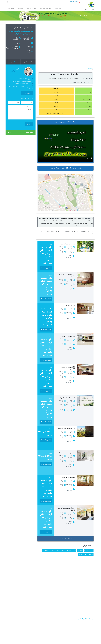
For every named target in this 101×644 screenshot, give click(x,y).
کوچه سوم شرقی (75, 218)
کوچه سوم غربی (75, 223)
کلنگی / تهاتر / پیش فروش (45, 8)
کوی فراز (91, 554)
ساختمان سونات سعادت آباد (67, 453)
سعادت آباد (82, 79)
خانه (94, 15)
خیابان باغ (81, 218)
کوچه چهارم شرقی (46, 218)
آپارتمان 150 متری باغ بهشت (67, 398)
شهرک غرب (68, 551)
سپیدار (74, 551)
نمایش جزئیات (47, 268)
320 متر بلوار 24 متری (68, 477)
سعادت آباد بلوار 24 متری (51, 79)
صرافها (62, 551)
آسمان (91, 551)
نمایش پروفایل (28, 93)
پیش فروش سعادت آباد (68, 244)
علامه (58, 551)
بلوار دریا (86, 551)
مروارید (53, 551)
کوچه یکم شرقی (66, 218)
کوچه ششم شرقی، (81, 221)
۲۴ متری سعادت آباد (82, 554)
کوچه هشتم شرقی (63, 221)
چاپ (12, 62)
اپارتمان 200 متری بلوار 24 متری (74, 231)
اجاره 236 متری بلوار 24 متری (65, 74)
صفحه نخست (58, 8)
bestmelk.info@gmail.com (21, 84)
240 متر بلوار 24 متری (68, 306)
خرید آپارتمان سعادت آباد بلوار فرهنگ (66, 509)
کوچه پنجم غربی (57, 223)
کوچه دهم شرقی (46, 221)
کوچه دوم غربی (83, 223)
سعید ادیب (19, 69)
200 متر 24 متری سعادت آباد (66, 429)
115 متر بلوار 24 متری (68, 336)
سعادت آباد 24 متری (73, 79)
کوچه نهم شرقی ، (54, 221)
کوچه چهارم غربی (66, 223)
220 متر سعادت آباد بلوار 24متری (68, 368)
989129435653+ (23, 79)
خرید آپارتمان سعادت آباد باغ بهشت (67, 276)
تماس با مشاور (10, 8)
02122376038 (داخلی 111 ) (18, 81)
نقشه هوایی (20, 8)
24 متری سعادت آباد (63, 79)
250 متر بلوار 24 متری (88, 231)
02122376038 (74, 2)
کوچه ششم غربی (48, 223)
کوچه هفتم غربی (86, 226)
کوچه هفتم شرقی (73, 221)
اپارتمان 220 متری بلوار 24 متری (58, 231)
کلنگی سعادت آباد (46, 551)
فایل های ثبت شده (31, 8)
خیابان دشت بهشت (76, 226)
